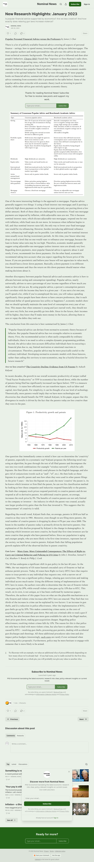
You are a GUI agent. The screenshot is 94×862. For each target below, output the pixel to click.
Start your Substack (42, 855)
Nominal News (16, 26)
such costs (46, 637)
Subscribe (75, 4)
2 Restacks (22, 703)
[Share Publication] (66, 4)
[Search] (60, 4)
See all (10, 820)
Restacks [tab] (20, 736)
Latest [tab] (14, 764)
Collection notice (60, 851)
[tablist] (15, 735)
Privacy (46, 851)
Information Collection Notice (46, 811)
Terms (52, 851)
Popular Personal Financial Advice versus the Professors (33, 39)
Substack (38, 859)
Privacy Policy (64, 811)
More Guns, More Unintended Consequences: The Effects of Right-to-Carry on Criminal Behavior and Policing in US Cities (45, 553)
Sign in (87, 4)
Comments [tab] (11, 736)
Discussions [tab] (23, 764)
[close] (69, 772)
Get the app (56, 855)
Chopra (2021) (31, 58)
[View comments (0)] (15, 33)
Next (81, 719)
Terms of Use (58, 809)
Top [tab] (8, 764)
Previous (14, 719)
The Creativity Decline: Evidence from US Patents (50, 367)
